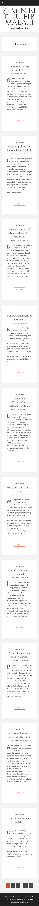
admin (26, 73)
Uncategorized (19, 62)
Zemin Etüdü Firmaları (19, 17)
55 (25, 885)
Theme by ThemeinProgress (16, 899)
